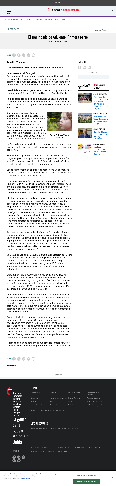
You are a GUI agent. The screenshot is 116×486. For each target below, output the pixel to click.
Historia (33, 401)
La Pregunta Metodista (63, 447)
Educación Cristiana (74, 393)
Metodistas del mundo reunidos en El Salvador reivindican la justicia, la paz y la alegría (101, 103)
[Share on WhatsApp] (23, 55)
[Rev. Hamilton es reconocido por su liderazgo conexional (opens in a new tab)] (85, 133)
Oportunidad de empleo (38, 451)
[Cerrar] (112, 477)
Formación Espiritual (37, 405)
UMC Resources (39, 423)
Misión (70, 401)
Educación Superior (93, 398)
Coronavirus (35, 398)
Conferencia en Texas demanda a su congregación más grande (100, 120)
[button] (112, 11)
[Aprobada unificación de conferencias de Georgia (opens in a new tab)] (85, 148)
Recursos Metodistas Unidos (13, 19)
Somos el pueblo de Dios (39, 428)
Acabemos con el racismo (58, 398)
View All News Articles (99, 86)
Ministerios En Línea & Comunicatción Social (94, 406)
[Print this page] (28, 55)
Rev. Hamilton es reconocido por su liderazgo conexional (100, 135)
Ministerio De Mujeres (57, 410)
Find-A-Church (73, 428)
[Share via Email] (33, 55)
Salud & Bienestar (74, 398)
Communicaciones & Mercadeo (94, 394)
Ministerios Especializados (96, 401)
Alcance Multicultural (100, 94)
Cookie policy (25, 478)
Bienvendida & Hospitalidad (40, 410)
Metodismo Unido (74, 405)
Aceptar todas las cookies (86, 481)
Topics (34, 387)
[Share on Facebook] (14, 55)
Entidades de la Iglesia (100, 114)
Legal (66, 451)
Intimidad (59, 451)
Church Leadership (99, 129)
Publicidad (51, 451)
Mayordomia (54, 405)
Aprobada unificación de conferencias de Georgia (99, 150)
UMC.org (89, 447)
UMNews (98, 447)
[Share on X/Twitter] (19, 55)
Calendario (79, 447)
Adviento (30, 19)
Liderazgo (53, 401)
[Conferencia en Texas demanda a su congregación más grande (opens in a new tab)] (85, 118)
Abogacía (53, 393)
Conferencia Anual (99, 144)
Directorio (35, 447)
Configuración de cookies (86, 475)
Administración (35, 393)
